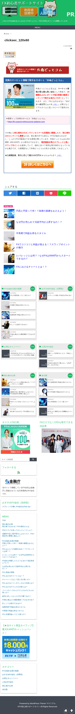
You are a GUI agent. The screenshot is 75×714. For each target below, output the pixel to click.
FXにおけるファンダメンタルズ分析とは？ (18, 583)
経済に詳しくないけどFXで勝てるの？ (16, 596)
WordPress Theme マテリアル (43, 703)
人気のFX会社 (7, 682)
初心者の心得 (7, 524)
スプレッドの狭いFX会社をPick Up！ (60, 295)
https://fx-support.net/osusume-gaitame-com (26, 122)
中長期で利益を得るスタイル (31, 233)
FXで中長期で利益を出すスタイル (59, 392)
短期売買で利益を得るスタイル (20, 315)
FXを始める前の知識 (10, 541)
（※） (55, 104)
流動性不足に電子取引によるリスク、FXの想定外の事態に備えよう (22, 393)
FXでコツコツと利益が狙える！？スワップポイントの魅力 (22, 383)
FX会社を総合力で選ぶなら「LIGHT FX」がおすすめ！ (59, 364)
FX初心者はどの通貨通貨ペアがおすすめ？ (18, 600)
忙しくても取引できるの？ (19, 324)
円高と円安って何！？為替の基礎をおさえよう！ (41, 211)
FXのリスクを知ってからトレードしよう (17, 530)
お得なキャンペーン (10, 678)
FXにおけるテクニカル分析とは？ (15, 587)
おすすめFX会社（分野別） (13, 674)
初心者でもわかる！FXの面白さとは (22, 411)
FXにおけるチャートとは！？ (31, 267)
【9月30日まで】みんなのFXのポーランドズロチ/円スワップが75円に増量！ (22, 354)
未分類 (5, 689)
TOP (4, 520)
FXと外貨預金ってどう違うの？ (20, 295)
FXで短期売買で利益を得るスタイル (59, 382)
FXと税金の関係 (8, 572)
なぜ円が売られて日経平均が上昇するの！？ (39, 222)
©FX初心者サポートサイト (29, 707)
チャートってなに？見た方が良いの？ (16, 579)
